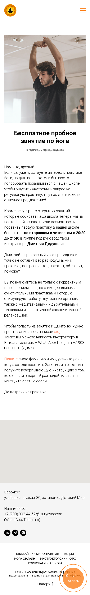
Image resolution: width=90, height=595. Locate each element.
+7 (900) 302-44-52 (20, 514)
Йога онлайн (24, 558)
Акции (69, 553)
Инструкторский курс (58, 558)
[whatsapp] (23, 533)
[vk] (7, 533)
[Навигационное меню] (83, 10)
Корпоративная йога (45, 563)
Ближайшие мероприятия (37, 553)
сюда (58, 331)
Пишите (11, 359)
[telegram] (15, 533)
